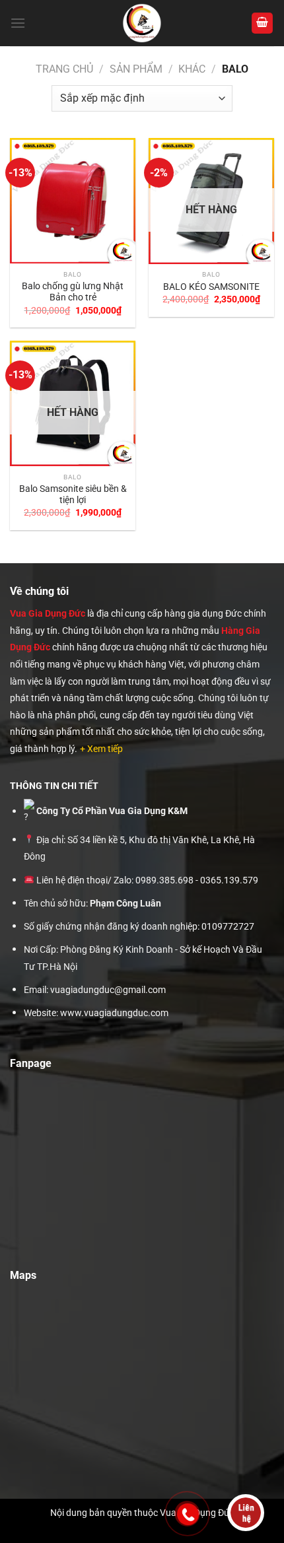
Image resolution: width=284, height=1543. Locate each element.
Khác (191, 69)
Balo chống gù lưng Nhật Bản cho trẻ (73, 292)
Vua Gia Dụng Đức (47, 613)
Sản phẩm (136, 69)
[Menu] (18, 23)
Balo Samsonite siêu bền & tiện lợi (73, 494)
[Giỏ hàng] (262, 23)
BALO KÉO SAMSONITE (211, 286)
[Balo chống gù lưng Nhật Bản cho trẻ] (72, 200)
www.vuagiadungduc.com (114, 1013)
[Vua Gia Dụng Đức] (142, 23)
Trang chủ (64, 69)
